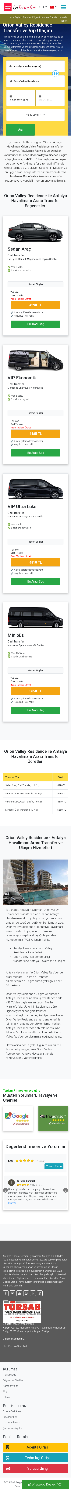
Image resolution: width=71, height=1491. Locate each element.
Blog (5, 1391)
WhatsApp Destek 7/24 (46, 1484)
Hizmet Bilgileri (36, 284)
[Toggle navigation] (63, 7)
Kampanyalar (10, 1385)
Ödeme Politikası (12, 1411)
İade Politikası (10, 1417)
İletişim (6, 1397)
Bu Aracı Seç (35, 324)
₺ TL (42, 7)
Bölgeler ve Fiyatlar (13, 1380)
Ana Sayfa (15, 17)
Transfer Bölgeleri (31, 17)
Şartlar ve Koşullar (13, 1428)
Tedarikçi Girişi (37, 1458)
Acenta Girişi (37, 1447)
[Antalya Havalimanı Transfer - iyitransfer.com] (17, 7)
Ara (20, 129)
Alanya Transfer (50, 17)
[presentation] (5, 1190)
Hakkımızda (9, 1374)
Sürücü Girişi (37, 1468)
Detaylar (40, 1203)
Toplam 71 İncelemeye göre (21, 1090)
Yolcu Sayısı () (34, 115)
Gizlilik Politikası (11, 1422)
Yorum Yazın (54, 1166)
